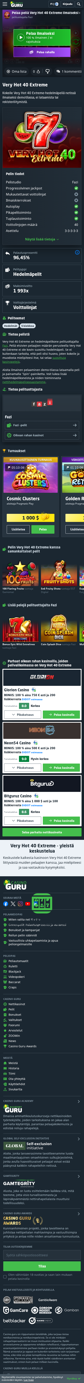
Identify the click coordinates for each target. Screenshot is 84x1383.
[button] (77, 253)
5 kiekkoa (27, 326)
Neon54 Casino (18, 742)
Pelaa (43, 529)
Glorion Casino (17, 689)
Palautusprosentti (25, 253)
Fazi (5, 345)
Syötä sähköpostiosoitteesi (22, 1252)
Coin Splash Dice (58, 644)
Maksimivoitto (22, 286)
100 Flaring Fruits (17, 590)
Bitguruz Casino (18, 795)
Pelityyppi (20, 269)
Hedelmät (10, 326)
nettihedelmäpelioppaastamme (23, 382)
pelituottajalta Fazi (22, 17)
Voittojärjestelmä (24, 302)
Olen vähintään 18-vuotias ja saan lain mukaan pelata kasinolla (40, 1277)
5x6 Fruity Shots (58, 590)
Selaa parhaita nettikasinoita (42, 832)
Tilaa (42, 1266)
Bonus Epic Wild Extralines (18, 646)
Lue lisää (29, 1380)
